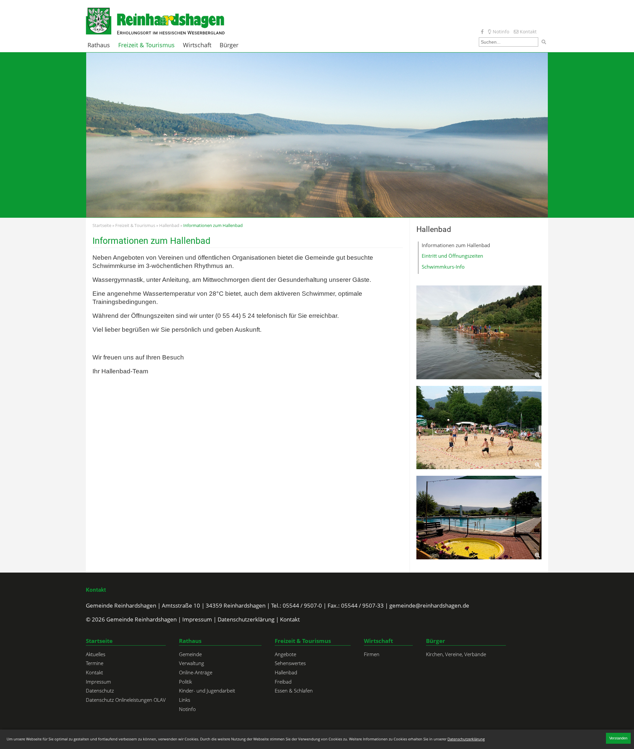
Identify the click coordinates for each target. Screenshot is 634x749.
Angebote (285, 654)
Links (184, 699)
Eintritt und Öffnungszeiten (452, 255)
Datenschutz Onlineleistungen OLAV (126, 699)
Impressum (197, 619)
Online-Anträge (195, 672)
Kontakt (527, 31)
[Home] (155, 21)
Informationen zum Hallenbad (456, 245)
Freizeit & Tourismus (146, 45)
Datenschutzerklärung (246, 619)
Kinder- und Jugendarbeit (207, 690)
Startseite (101, 225)
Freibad (283, 681)
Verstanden (618, 738)
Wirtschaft (197, 45)
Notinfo (500, 31)
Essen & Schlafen (294, 690)
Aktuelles (95, 654)
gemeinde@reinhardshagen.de (429, 605)
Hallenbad (169, 225)
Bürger (229, 45)
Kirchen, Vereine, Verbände (456, 654)
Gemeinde (190, 654)
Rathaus (99, 45)
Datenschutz (100, 690)
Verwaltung (191, 663)
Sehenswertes (290, 663)
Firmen (371, 654)
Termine (94, 663)
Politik (185, 681)
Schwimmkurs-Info (443, 266)
